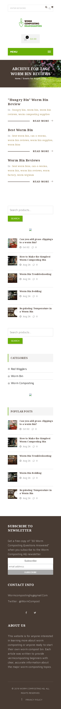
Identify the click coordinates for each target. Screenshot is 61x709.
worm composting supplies (34, 114)
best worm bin (20, 135)
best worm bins (21, 166)
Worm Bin (17, 376)
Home (17, 78)
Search (15, 218)
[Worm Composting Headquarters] (30, 23)
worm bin (32, 109)
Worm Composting (22, 383)
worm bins (14, 144)
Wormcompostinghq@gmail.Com (28, 595)
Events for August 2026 (34, 78)
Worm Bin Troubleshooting (35, 274)
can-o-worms (38, 135)
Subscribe (30, 560)
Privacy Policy (34, 699)
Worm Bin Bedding (31, 291)
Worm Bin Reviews (24, 160)
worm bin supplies (41, 140)
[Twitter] (35, 612)
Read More (41, 120)
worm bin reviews (18, 140)
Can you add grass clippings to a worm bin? (36, 241)
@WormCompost (29, 601)
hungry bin (19, 109)
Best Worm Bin (20, 130)
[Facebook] (26, 612)
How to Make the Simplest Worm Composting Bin (35, 258)
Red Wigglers (19, 369)
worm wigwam (25, 174)
